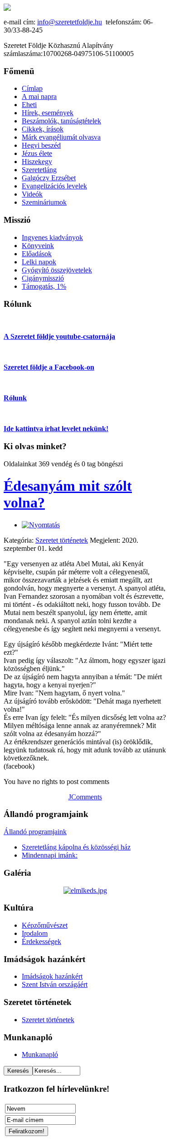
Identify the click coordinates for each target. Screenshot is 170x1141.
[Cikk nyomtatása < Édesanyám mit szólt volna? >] (41, 525)
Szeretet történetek (61, 540)
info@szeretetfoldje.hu (69, 22)
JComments (85, 797)
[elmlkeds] (85, 890)
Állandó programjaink (35, 832)
